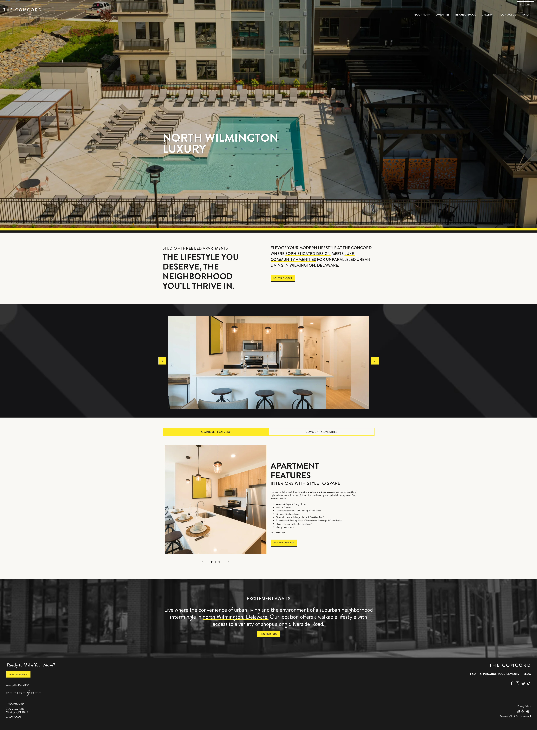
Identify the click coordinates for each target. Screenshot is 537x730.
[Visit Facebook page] (512, 683)
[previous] (162, 361)
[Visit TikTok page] (529, 683)
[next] (375, 361)
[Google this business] (517, 683)
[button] (525, 4)
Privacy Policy (524, 706)
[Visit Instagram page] (523, 683)
